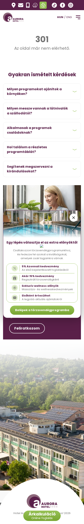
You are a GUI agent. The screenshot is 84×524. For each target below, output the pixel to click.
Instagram (70, 5)
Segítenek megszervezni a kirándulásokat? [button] (30, 169)
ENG (69, 17)
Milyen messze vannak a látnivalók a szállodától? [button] (37, 110)
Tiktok (54, 5)
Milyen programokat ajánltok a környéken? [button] (34, 91)
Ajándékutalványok (42, 5)
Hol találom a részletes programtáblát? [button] (27, 149)
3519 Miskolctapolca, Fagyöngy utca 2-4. (13, 5)
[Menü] (78, 17)
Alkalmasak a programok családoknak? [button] (29, 130)
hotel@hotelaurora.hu (20, 5)
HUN (60, 17)
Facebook (62, 5)
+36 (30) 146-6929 (27, 5)
